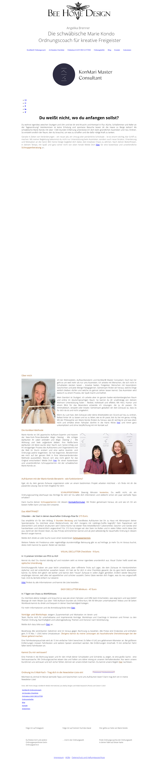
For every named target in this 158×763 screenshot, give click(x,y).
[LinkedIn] (25, 109)
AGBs (67, 757)
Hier (23, 582)
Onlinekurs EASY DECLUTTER (79, 50)
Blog (109, 50)
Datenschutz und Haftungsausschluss (88, 757)
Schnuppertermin (82, 537)
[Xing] (25, 112)
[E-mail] (25, 100)
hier (98, 144)
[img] (79, 11)
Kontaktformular (76, 501)
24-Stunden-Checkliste (56, 50)
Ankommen (127, 50)
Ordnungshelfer (99, 50)
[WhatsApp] (25, 103)
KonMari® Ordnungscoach (36, 50)
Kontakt (117, 50)
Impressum (59, 757)
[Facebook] (25, 106)
